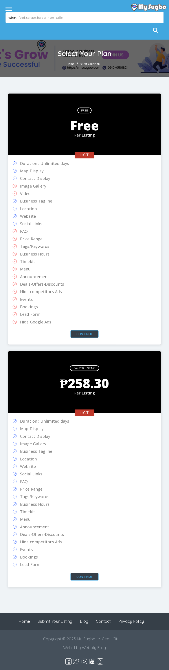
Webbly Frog (94, 647)
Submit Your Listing (55, 621)
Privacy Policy (131, 621)
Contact (103, 621)
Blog (84, 621)
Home (70, 64)
